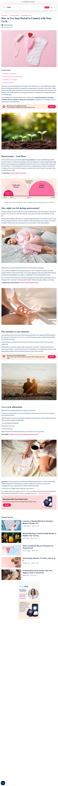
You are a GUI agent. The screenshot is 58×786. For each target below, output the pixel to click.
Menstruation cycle (26, 15)
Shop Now (47, 7)
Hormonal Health (14, 15)
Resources (4, 15)
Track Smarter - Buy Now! (29, 1)
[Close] (56, 2)
